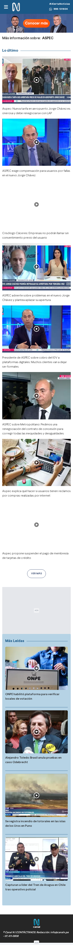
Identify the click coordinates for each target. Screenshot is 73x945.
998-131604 (61, 9)
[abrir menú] (6, 7)
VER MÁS (36, 573)
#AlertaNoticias (59, 4)
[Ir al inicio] (16, 7)
